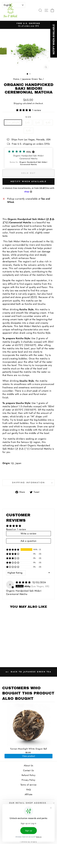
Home (16, 79)
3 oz (37, 122)
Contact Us (28, 770)
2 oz (27, 122)
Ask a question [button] (29, 541)
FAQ (28, 789)
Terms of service (28, 784)
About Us (28, 765)
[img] (24, 582)
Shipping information (28, 482)
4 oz (48, 122)
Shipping (18, 103)
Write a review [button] (28, 533)
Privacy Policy (28, 780)
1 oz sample (12, 122)
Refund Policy (28, 775)
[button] (24, 110)
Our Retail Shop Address (27, 803)
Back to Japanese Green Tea (30, 671)
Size (28, 117)
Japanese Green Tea (32, 79)
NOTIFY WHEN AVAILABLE (29, 181)
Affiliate (28, 794)
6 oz (28, 130)
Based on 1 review (16, 529)
